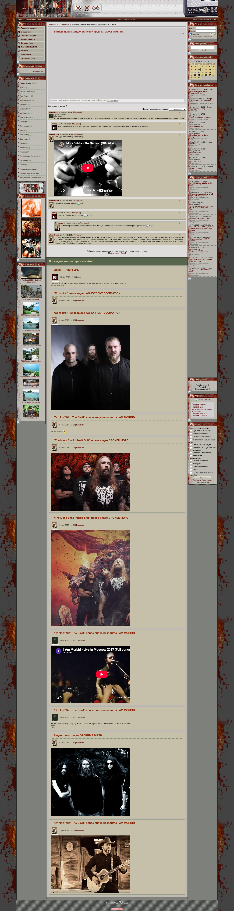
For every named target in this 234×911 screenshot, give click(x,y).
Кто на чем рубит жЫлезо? (200, 100)
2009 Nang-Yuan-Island (31, 330)
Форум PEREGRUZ (29, 47)
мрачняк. (193, 152)
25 (202, 75)
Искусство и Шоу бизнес (30, 178)
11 (202, 69)
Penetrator (91, 100)
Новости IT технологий (202, 453)
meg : (71, 277)
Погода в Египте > (199, 413)
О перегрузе (26, 32)
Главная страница (28, 28)
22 (191, 75)
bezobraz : (73, 640)
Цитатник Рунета (28, 58)
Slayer (22, 143)
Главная (21, 19)
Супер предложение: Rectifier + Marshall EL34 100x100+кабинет (202, 207)
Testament (24, 160)
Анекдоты (197, 464)
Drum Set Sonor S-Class (31, 346)
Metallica (23, 104)
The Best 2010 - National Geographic (31, 281)
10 (70, 25)
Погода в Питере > (199, 406)
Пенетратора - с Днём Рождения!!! (198, 92)
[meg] (57, 126)
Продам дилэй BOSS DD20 (199, 270)
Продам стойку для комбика (200, 184)
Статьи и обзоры (28, 35)
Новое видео (25, 83)
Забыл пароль (197, 37)
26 (206, 75)
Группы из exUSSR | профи (198, 119)
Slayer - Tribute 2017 (66, 269)
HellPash (192, 230)
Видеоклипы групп (200, 434)
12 (206, 69)
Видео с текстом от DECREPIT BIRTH (77, 735)
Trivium (23, 165)
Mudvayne (24, 122)
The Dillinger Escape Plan (30, 156)
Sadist (22, 130)
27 (210, 75)
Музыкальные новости (202, 431)
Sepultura (24, 135)
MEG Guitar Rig (31, 387)
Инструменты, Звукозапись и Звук (201, 104)
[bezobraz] (54, 115)
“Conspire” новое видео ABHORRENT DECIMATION (86, 293)
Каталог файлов (28, 39)
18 (202, 72)
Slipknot (23, 148)
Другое (195, 470)
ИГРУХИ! (192, 161)
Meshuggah (25, 113)
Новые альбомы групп (202, 445)
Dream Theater (26, 92)
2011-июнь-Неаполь (31, 299)
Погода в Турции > (199, 415)
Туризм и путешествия (29, 173)
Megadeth (24, 109)
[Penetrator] (54, 137)
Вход (39, 19)
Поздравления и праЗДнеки (198, 95)
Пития (191, 168)
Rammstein (24, 126)
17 (199, 72)
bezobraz (207, 117)
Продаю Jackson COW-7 (199, 239)
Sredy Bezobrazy (196, 117)
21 (213, 72)
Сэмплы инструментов (202, 437)
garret (209, 218)
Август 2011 (202, 61)
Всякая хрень (194, 111)
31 (199, 78)
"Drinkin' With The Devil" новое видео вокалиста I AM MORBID (94, 417)
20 (210, 72)
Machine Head (26, 100)
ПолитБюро (194, 126)
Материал (77, 112)
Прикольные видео (200, 460)
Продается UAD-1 (196, 251)
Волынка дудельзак (197, 218)
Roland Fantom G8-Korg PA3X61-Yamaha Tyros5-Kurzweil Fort (202, 227)
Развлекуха (26, 54)
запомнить (196, 34)
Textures (23, 152)
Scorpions (24, 139)
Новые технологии (28, 169)
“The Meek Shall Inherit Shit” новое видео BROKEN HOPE (90, 440)
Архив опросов (207, 480)
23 (195, 75)
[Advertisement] (202, 329)
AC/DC (22, 87)
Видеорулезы (194, 109)
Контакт (24, 51)
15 (191, 72)
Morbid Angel (25, 117)
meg (201, 93)
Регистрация (30, 19)
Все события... (39, 72)
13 (210, 69)
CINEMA (192, 144)
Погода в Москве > (199, 404)
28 (213, 75)
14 (213, 69)
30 (195, 78)
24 (199, 75)
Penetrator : (71, 300)
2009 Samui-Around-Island (31, 315)
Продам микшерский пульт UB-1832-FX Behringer (201, 195)
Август (64, 25)
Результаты (197, 480)
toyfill (191, 271)
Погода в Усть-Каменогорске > (198, 409)
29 (191, 78)
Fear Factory (25, 96)
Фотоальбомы (27, 43)
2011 (58, 25)
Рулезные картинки (200, 467)
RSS (214, 19)
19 (206, 72)
